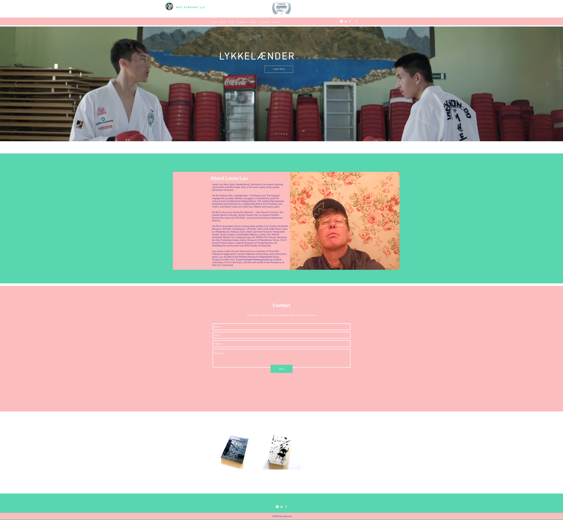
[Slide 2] (278, 133)
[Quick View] (238, 450)
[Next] (547, 84)
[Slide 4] (284, 133)
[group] (281, 450)
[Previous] (16, 84)
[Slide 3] (281, 133)
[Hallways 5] (276, 133)
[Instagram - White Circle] (341, 21)
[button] (356, 21)
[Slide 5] (286, 133)
